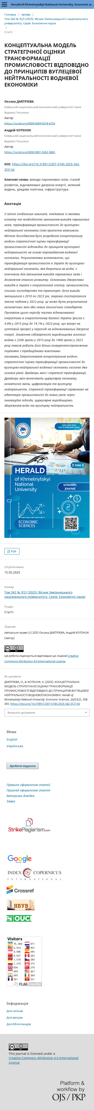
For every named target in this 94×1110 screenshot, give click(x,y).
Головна (10, 14)
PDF (13, 551)
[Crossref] (20, 893)
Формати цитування (21, 712)
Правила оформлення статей (28, 785)
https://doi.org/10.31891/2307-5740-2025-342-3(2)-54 (45, 704)
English (12, 739)
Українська (15, 746)
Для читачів (15, 1011)
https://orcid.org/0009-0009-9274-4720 (29, 123)
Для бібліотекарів (19, 1024)
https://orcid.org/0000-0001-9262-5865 (29, 152)
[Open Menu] (4, 4)
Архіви (25, 14)
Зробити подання (23, 766)
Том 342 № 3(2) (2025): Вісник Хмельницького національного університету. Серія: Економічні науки (46, 21)
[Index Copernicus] (35, 882)
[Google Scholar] (20, 863)
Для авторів (15, 1017)
